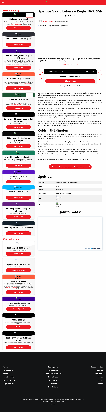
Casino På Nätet (97, 367)
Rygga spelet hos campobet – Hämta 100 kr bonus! (70, 167)
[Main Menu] (4, 2)
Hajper (100, 380)
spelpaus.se (27, 83)
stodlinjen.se (22, 83)
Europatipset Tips (9, 380)
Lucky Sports (98, 374)
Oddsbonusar (53, 370)
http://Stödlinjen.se (17, 64)
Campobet (99, 384)
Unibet (100, 377)
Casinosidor (99, 370)
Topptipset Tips (8, 384)
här (27, 84)
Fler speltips (75, 64)
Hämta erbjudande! (18, 309)
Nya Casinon (53, 387)
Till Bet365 (18, 165)
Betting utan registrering (52, 374)
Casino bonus (53, 377)
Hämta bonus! (18, 28)
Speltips (6, 374)
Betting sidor (53, 367)
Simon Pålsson (48, 21)
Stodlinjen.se (13, 24)
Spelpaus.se (18, 24)
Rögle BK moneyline (68, 76)
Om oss (5, 367)
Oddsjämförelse (66, 64)
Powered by (87, 248)
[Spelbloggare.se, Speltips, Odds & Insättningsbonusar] (53, 2)
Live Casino (53, 384)
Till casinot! (18, 327)
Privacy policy (8, 370)
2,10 (78, 76)
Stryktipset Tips (9, 377)
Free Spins (53, 380)
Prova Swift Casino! (18, 270)
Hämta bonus (18, 108)
